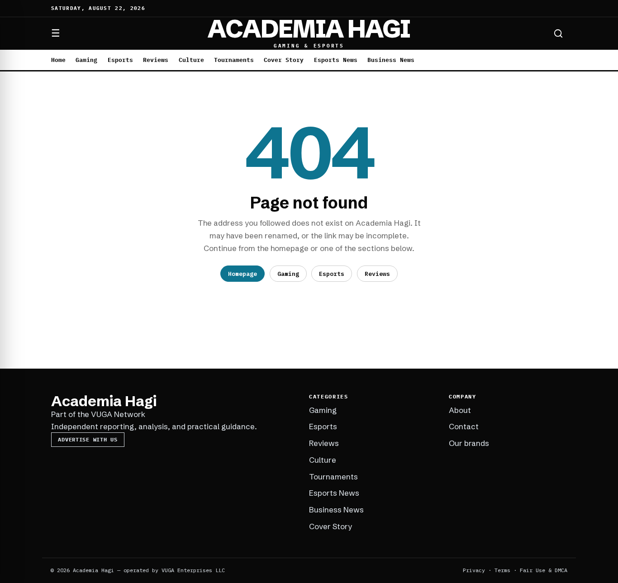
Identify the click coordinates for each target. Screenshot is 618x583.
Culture (191, 60)
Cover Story (284, 60)
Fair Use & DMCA (543, 570)
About (460, 410)
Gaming (86, 60)
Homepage (242, 274)
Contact (464, 426)
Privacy (474, 570)
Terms (502, 570)
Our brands (469, 443)
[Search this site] (558, 33)
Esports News (335, 60)
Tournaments (234, 60)
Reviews (155, 60)
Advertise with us (87, 439)
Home (58, 60)
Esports (120, 60)
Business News (390, 60)
